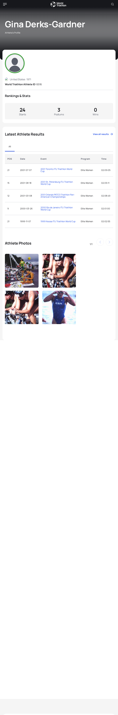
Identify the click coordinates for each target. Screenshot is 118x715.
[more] (22, 270)
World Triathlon (58, 4)
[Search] (112, 4)
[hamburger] (5, 4)
